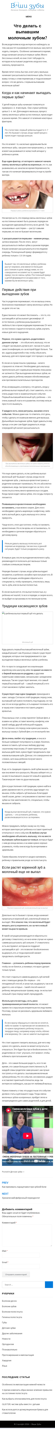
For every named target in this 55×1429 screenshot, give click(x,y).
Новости (6, 1338)
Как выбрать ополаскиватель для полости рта (24, 1398)
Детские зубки (16, 1172)
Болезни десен (9, 1301)
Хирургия (6, 1360)
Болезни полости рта (12, 1311)
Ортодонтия (8, 1344)
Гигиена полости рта (12, 1317)
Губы (4, 1322)
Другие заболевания (12, 1333)
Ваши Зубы (36, 1424)
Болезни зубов (9, 1306)
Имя (5, 1251)
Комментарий (9, 1222)
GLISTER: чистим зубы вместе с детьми (21, 1404)
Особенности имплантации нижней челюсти (23, 1384)
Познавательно (9, 1349)
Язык (4, 1365)
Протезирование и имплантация (18, 1355)
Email (5, 1262)
